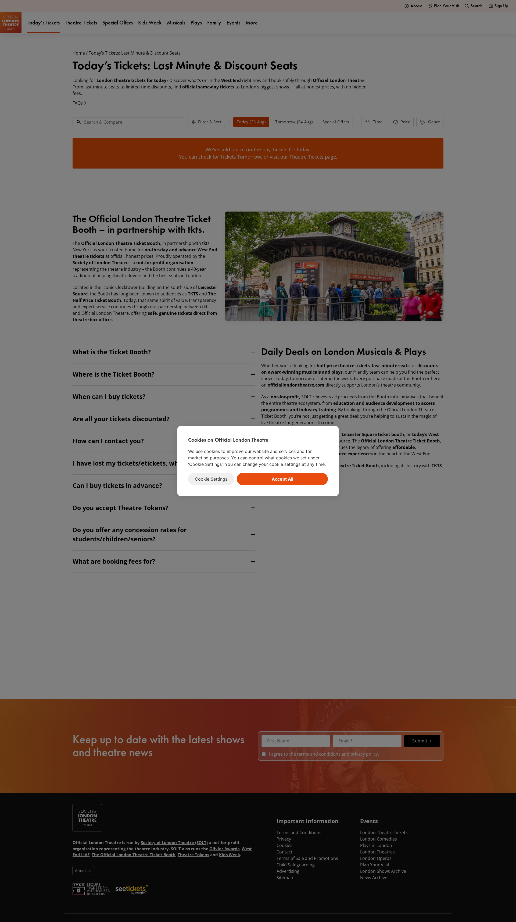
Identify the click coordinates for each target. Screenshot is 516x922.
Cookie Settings (211, 479)
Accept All (282, 479)
